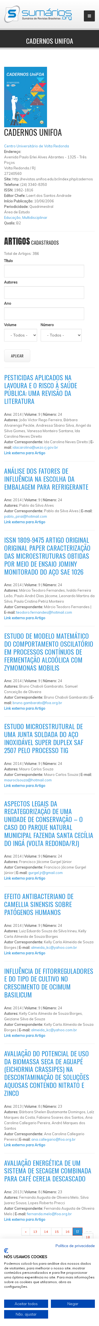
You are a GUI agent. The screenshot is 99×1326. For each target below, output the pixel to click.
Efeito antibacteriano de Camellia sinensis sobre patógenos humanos (38, 904)
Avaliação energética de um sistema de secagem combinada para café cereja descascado (47, 1171)
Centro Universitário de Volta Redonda (36, 146)
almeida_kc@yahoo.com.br (54, 947)
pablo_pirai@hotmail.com (25, 516)
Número (47, 324)
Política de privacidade (75, 1245)
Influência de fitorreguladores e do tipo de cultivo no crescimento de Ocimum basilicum (48, 982)
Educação (12, 217)
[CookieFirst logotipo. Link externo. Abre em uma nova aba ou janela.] (6, 1250)
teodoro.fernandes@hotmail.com (44, 612)
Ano (7, 303)
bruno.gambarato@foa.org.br (37, 703)
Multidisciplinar (34, 217)
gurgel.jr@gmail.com (45, 872)
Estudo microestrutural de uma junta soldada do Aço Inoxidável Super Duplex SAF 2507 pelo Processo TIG (43, 738)
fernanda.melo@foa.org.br (49, 1214)
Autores (11, 282)
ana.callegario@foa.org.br (53, 1139)
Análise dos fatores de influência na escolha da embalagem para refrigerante (46, 479)
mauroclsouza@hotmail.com (28, 780)
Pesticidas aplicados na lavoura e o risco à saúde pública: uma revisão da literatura (40, 389)
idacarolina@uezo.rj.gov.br (35, 447)
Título (8, 260)
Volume (10, 324)
